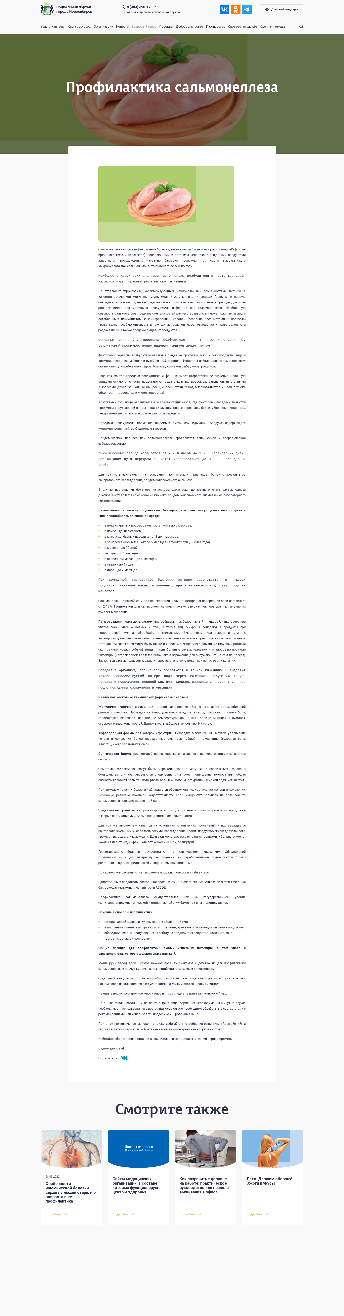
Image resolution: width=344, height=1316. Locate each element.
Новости (122, 26)
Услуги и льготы (53, 26)
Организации (103, 26)
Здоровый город (144, 26)
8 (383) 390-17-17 (141, 7)
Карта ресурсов (79, 26)
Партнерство (215, 26)
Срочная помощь (272, 26)
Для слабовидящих (284, 9)
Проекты (166, 26)
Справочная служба (242, 26)
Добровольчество (189, 26)
